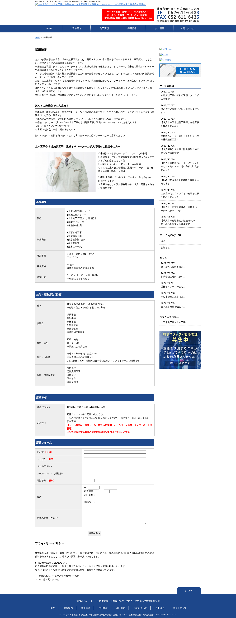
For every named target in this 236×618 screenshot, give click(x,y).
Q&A (163, 241)
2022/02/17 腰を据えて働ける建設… (173, 265)
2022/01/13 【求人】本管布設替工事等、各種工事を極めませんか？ (180, 122)
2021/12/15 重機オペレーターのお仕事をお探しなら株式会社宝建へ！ (180, 136)
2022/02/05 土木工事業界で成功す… (173, 305)
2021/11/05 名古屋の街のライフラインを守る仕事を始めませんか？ (180, 193)
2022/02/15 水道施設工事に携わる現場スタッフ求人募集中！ (180, 95)
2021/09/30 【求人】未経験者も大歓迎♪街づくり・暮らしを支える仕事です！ (178, 220)
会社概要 (159, 28)
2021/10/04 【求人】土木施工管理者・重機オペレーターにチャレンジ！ (180, 207)
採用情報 (132, 28)
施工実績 (104, 28)
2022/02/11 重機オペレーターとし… (173, 285)
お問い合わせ (187, 28)
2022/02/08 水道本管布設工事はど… (173, 295)
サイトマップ (179, 608)
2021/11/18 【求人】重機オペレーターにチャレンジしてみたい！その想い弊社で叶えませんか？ (180, 164)
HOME (49, 28)
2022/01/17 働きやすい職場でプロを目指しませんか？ (180, 109)
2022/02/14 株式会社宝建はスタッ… (173, 275)
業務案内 (76, 28)
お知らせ (165, 247)
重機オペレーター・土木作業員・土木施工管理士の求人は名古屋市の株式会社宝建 (118, 601)
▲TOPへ (189, 590)
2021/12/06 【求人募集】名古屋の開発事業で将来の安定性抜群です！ (180, 149)
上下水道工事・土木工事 (173, 322)
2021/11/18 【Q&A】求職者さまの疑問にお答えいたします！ (180, 180)
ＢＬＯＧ (159, 608)
